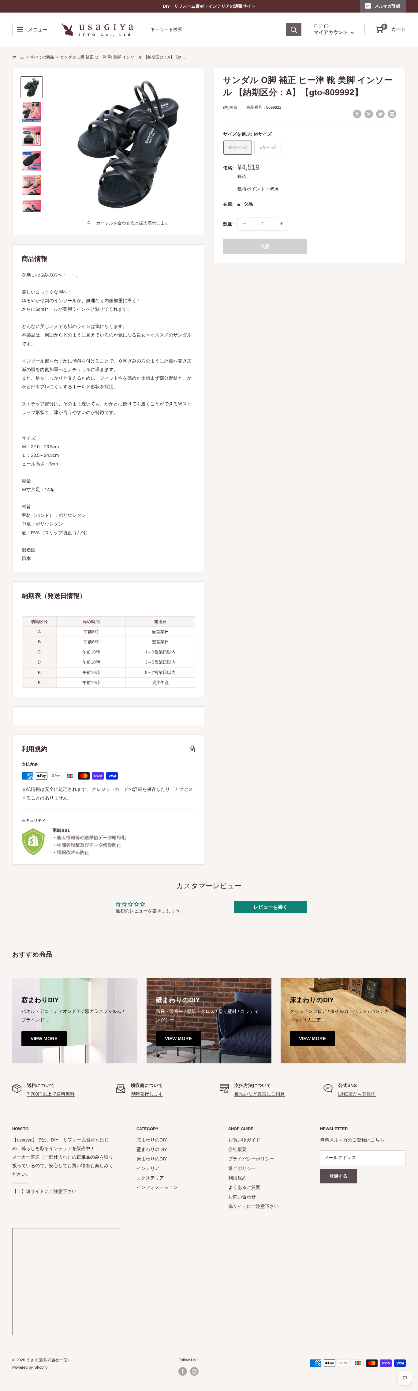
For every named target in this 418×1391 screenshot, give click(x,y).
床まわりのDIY (151, 1158)
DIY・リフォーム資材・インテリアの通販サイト (209, 6)
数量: (228, 223)
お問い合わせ (242, 1196)
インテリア (147, 1168)
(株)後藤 (230, 107)
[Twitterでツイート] (380, 113)
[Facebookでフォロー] (182, 1371)
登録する (338, 1176)
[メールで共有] (392, 113)
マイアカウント (331, 32)
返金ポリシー (242, 1168)
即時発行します (147, 1093)
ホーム (18, 57)
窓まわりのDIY (151, 1139)
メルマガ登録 (387, 6)
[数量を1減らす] (244, 223)
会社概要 (237, 1149)
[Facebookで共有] (357, 113)
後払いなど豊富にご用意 (259, 1093)
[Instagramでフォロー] (194, 1371)
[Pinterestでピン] (368, 113)
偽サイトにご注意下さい (253, 1206)
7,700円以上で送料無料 (51, 1093)
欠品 (265, 246)
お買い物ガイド (244, 1139)
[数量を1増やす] (281, 223)
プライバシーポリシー (251, 1158)
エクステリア (150, 1177)
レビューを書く (270, 907)
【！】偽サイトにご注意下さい (44, 1191)
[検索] (293, 29)
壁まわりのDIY (151, 1149)
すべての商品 (42, 57)
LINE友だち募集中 (357, 1093)
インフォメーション (157, 1187)
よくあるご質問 (244, 1187)
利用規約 (237, 1177)
